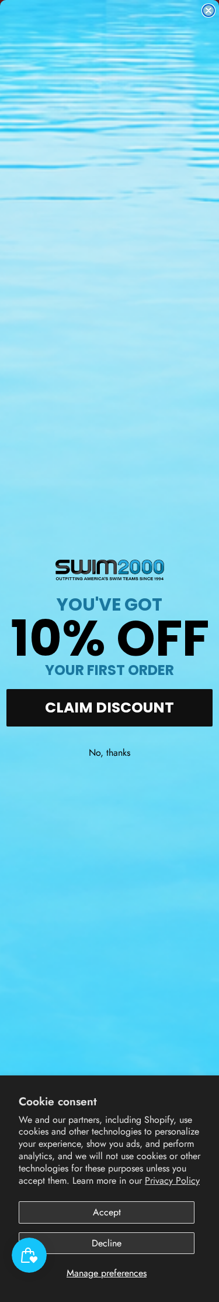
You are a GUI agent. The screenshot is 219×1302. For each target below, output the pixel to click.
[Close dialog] (208, 10)
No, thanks (109, 752)
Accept (107, 1212)
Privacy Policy (172, 1180)
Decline (106, 1243)
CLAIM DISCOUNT (109, 707)
